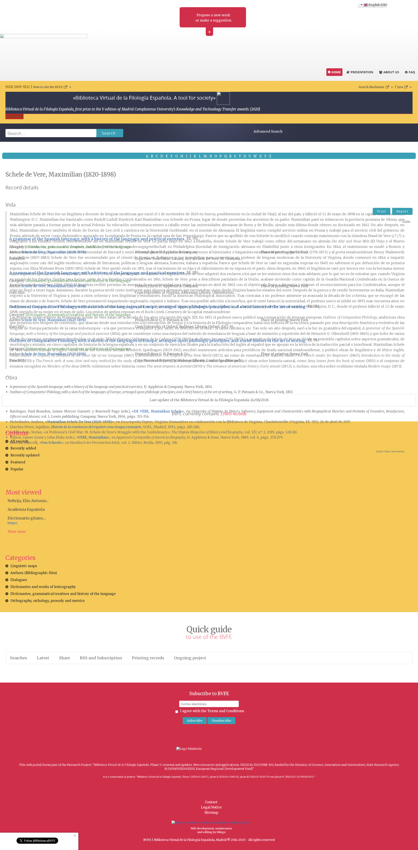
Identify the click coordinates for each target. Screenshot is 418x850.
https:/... (13, 523)
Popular (16, 469)
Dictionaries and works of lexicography (43, 587)
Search (109, 133)
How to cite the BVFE (48, 87)
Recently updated (24, 455)
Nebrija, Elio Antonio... (28, 500)
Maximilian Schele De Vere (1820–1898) (79, 422)
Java (400, 87)
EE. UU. (192, 238)
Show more (17, 531)
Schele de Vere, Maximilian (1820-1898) (53, 252)
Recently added (23, 448)
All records (19, 441)
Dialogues (18, 580)
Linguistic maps (23, 566)
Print (381, 211)
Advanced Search (268, 131)
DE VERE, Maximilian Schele (158, 411)
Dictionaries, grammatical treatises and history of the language (78, 247)
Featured (17, 462)
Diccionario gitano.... (27, 518)
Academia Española (26, 509)
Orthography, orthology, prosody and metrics (47, 601)
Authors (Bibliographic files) (33, 573)
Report (402, 211)
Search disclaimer (371, 87)
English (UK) (377, 5)
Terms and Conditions (225, 711)
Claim (406, 221)
